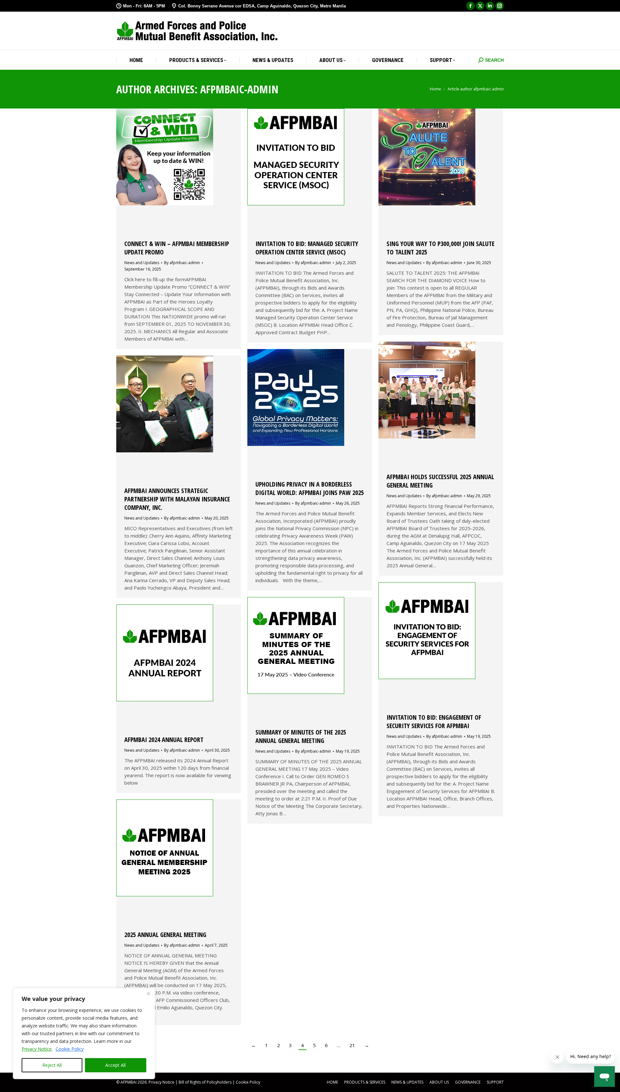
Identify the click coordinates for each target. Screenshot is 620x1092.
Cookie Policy (70, 1049)
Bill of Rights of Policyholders (205, 1082)
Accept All (115, 1065)
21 (352, 1045)
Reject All (52, 1065)
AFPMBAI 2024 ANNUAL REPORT (163, 739)
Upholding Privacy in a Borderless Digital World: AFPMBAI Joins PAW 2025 (309, 488)
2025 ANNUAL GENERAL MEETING (165, 934)
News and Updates (141, 262)
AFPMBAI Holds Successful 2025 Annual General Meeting (440, 480)
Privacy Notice (37, 1049)
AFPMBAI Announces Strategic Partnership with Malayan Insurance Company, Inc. (177, 499)
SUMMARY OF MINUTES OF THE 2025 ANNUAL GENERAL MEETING (300, 736)
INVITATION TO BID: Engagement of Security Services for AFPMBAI (434, 721)
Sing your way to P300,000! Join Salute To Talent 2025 (440, 247)
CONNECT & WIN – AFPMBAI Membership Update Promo (176, 247)
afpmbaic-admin (239, 89)
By (182, 262)
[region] (84, 1033)
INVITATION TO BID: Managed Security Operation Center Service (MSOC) (306, 247)
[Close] (148, 993)
